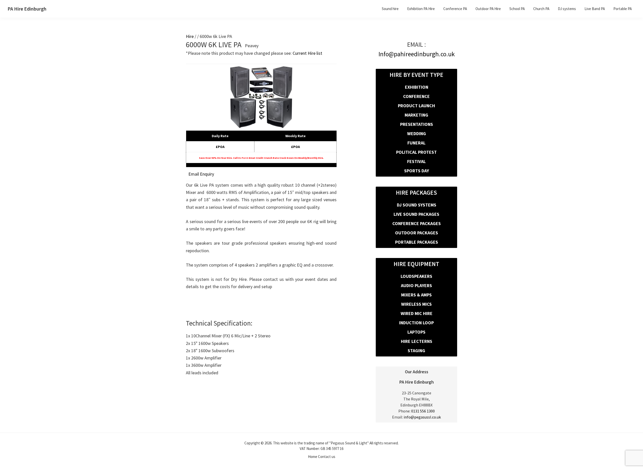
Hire (190, 36)
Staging (416, 350)
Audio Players (416, 285)
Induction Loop (416, 323)
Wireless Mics (416, 304)
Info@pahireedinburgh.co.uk (417, 54)
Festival (416, 161)
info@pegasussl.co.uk (422, 417)
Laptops (416, 332)
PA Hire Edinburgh (27, 9)
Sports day (416, 171)
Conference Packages (416, 223)
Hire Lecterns (416, 341)
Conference (416, 96)
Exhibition (416, 87)
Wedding (416, 133)
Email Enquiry (201, 174)
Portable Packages (416, 242)
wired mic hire (417, 313)
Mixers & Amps (416, 295)
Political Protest (416, 152)
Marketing (416, 115)
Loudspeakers (416, 276)
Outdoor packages (416, 233)
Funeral (416, 143)
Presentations (416, 124)
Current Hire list (307, 53)
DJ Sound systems (416, 205)
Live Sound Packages (416, 214)
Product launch (416, 106)
